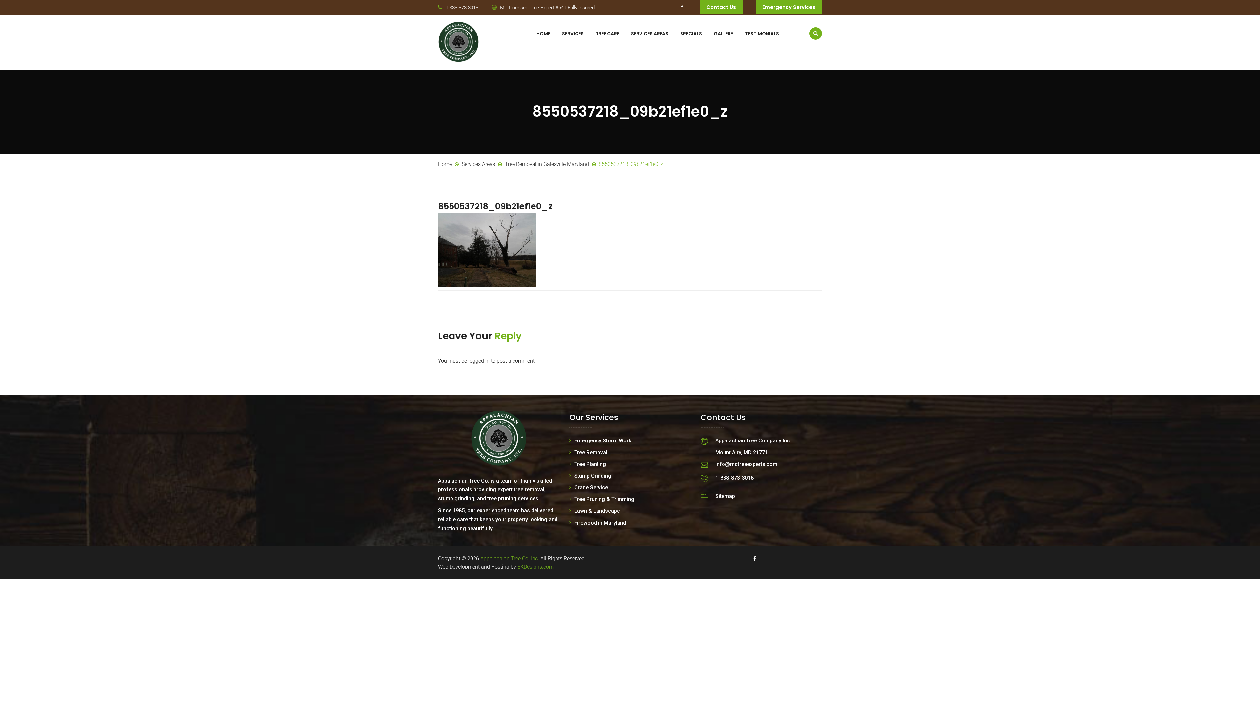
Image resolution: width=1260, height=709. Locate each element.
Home (543, 34)
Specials (691, 34)
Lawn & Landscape (597, 511)
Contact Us (721, 7)
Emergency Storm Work (602, 441)
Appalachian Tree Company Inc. (753, 441)
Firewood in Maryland (600, 523)
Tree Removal (590, 452)
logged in (479, 361)
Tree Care (607, 34)
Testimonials (762, 34)
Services (573, 34)
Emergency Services (788, 7)
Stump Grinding (592, 476)
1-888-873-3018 (462, 8)
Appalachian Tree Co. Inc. (509, 558)
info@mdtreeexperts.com (746, 464)
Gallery (723, 34)
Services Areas (649, 34)
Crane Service (591, 487)
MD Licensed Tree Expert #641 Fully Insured (547, 8)
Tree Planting (590, 464)
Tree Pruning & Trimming (604, 499)
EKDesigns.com (535, 567)
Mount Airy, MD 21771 (741, 452)
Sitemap (725, 496)
